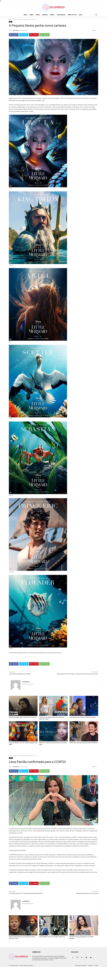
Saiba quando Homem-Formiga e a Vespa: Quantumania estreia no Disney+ (77, 674)
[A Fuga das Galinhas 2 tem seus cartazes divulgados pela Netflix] (23, 731)
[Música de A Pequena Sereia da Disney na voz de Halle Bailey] (53, 731)
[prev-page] (10, 748)
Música (52, 15)
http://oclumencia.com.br (27, 684)
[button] (96, 15)
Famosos (45, 15)
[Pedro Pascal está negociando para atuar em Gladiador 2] (83, 731)
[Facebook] (72, 957)
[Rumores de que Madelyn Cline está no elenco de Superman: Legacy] (53, 706)
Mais (80, 15)
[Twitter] (81, 957)
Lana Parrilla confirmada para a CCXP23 (20, 674)
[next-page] (13, 748)
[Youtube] (90, 957)
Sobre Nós (90, 965)
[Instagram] (77, 957)
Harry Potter (72, 15)
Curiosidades (61, 15)
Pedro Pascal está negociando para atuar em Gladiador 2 (83, 742)
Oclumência (16, 30)
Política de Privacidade (80, 965)
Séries (31, 15)
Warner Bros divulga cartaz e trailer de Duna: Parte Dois (23, 717)
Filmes (38, 15)
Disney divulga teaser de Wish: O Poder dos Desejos (82, 717)
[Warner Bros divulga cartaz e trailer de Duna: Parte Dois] (23, 706)
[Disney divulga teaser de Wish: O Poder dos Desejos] (83, 706)
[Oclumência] (53, 7)
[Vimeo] (86, 957)
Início (25, 15)
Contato (96, 965)
